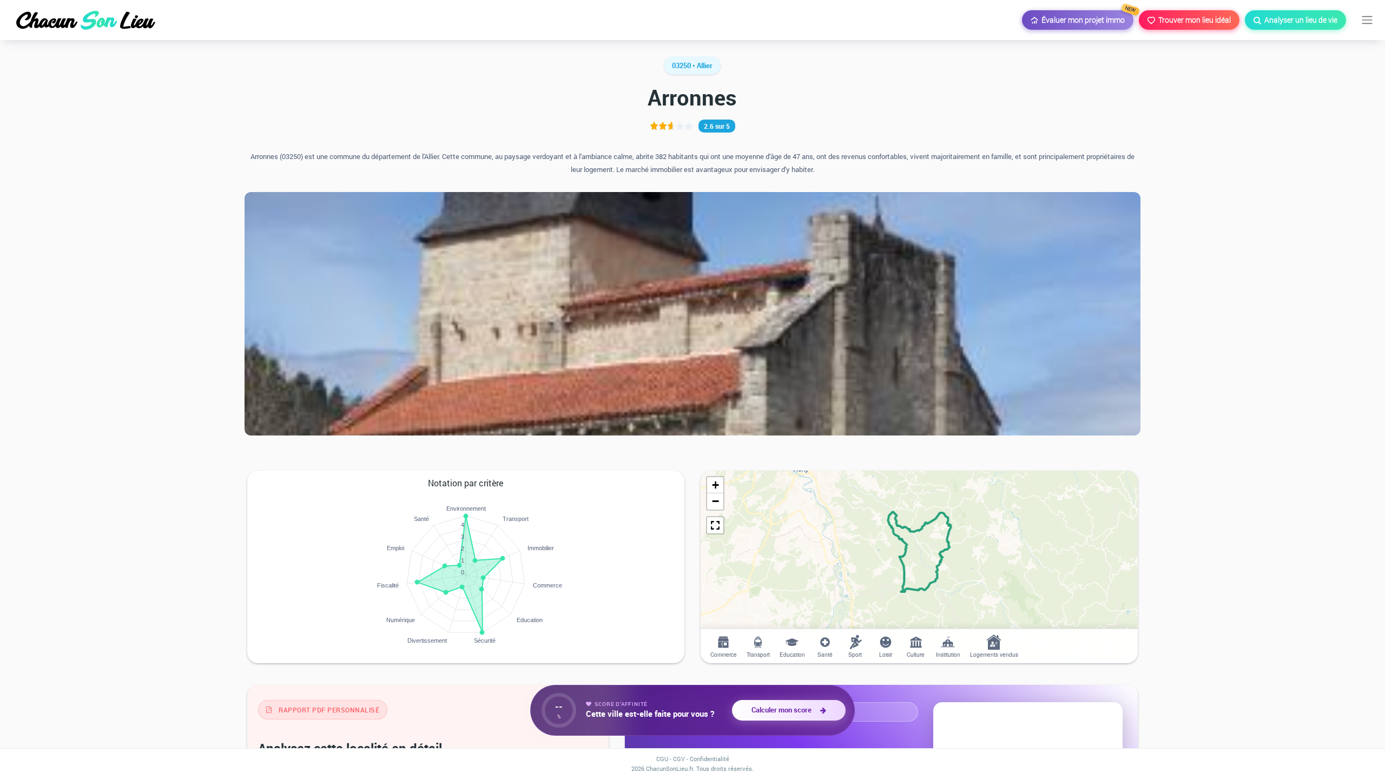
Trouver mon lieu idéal (1193, 20)
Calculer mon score (783, 710)
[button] (715, 485)
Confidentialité (709, 759)
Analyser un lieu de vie (1299, 20)
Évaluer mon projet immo (1085, 17)
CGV (679, 759)
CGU (662, 759)
